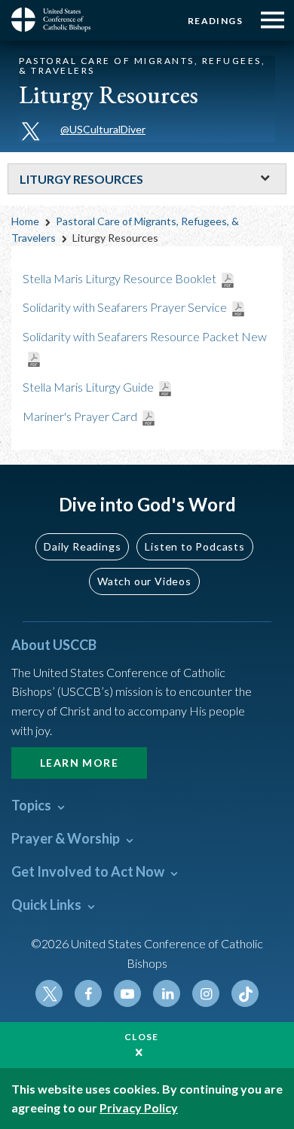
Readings (215, 20)
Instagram (205, 993)
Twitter (49, 993)
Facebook (88, 993)
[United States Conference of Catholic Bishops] (56, 20)
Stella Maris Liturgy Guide (88, 387)
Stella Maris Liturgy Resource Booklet (119, 278)
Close (141, 1036)
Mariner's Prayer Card (80, 416)
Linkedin (166, 993)
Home (25, 221)
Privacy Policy (139, 1107)
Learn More (79, 762)
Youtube (127, 993)
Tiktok (245, 993)
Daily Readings (82, 546)
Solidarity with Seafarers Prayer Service (125, 307)
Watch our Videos (144, 581)
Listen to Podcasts (194, 546)
